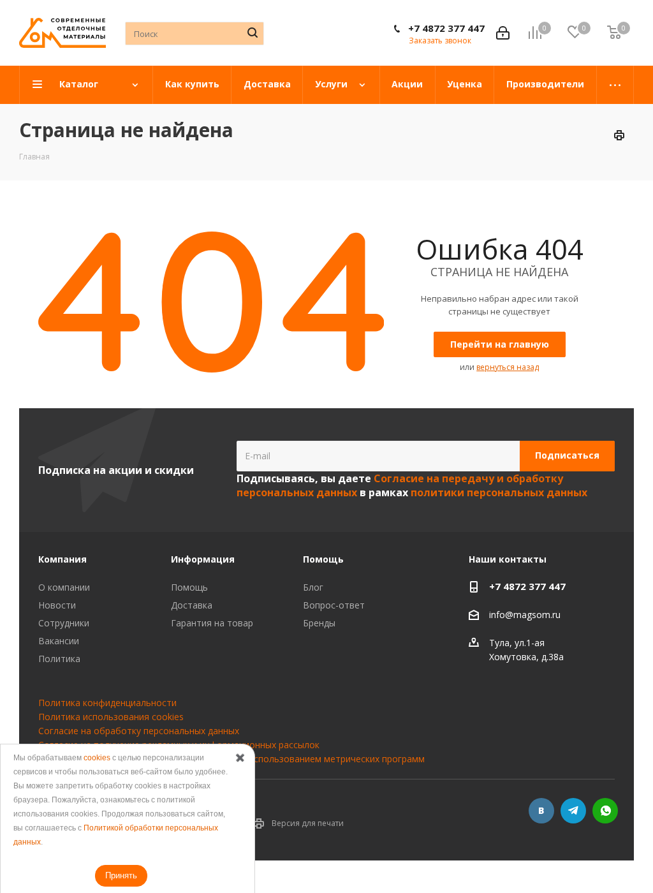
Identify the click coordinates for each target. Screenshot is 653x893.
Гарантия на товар (212, 623)
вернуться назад (507, 367)
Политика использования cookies (111, 717)
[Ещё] (615, 85)
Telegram (573, 810)
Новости (57, 605)
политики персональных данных (499, 492)
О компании (64, 587)
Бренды (319, 623)
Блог (313, 587)
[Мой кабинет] (503, 33)
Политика (59, 659)
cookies (97, 757)
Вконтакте (541, 810)
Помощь (189, 587)
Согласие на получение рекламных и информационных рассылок (178, 745)
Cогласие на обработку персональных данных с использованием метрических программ (231, 759)
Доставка (191, 605)
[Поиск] (252, 33)
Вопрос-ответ (334, 605)
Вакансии (58, 641)
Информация (203, 559)
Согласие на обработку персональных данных (138, 731)
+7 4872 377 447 (446, 28)
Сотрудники (63, 623)
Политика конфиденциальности (107, 703)
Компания (62, 559)
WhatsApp (605, 810)
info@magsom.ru (525, 615)
